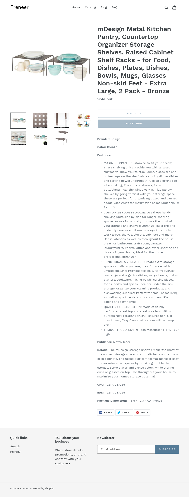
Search (15, 446)
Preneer (24, 488)
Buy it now (134, 123)
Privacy (15, 451)
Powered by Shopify (42, 488)
